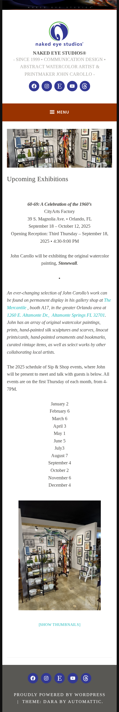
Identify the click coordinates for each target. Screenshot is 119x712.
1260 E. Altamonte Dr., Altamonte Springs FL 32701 (56, 315)
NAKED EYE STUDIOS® (59, 53)
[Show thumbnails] (60, 624)
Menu (63, 112)
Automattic (85, 701)
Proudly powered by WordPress (59, 694)
